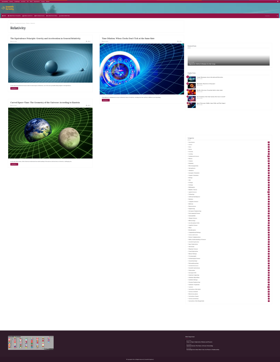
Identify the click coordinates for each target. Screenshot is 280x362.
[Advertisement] (228, 30)
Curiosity (191, 287)
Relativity (191, 163)
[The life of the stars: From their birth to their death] (192, 92)
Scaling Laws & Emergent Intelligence (200, 64)
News (190, 147)
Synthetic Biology (193, 279)
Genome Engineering (194, 282)
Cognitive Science (193, 225)
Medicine (191, 204)
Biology (190, 177)
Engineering (192, 208)
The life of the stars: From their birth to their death (209, 90)
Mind (31, 1)
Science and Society (193, 234)
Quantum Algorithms (194, 277)
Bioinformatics (192, 230)
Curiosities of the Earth (15, 15)
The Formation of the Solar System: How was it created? (211, 96)
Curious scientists (28, 15)
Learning (191, 154)
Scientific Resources (193, 265)
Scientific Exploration (194, 241)
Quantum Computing (194, 275)
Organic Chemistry (194, 175)
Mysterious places (40, 15)
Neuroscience (192, 206)
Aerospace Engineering (195, 211)
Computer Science (193, 201)
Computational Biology (195, 232)
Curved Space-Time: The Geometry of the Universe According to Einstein (45, 102)
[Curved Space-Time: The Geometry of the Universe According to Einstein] (50, 133)
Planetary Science (193, 249)
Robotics (191, 199)
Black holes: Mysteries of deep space (206, 83)
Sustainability (5, 1)
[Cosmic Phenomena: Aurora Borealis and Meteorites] (192, 79)
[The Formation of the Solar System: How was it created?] (192, 98)
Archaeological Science (194, 258)
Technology (17, 1)
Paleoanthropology (194, 263)
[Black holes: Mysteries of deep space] (192, 85)
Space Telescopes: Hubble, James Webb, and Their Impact (211, 103)
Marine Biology (193, 253)
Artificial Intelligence (194, 196)
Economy (23, 1)
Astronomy (191, 246)
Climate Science (193, 218)
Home (12, 23)
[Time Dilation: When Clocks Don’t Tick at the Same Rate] (142, 69)
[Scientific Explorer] (7, 8)
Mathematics (192, 187)
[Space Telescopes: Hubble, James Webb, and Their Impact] (192, 105)
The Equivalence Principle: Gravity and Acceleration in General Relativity (45, 38)
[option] (229, 57)
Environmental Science (194, 213)
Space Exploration (193, 244)
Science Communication (194, 237)
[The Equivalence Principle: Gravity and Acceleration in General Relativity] (50, 63)
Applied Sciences (193, 192)
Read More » (14, 88)
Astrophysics (192, 168)
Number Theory (193, 189)
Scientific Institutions (194, 268)
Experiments (37, 1)
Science (11, 1)
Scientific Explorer (149, 359)
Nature (47, 1)
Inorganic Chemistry (194, 173)
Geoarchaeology (193, 261)
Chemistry (191, 170)
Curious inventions (65, 15)
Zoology (191, 185)
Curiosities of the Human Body (196, 301)
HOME (4, 15)
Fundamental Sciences (20, 23)
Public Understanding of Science (197, 239)
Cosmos (43, 1)
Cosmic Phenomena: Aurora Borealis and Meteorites (210, 77)
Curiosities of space (52, 15)
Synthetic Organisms (194, 284)
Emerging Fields (192, 272)
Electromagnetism (193, 165)
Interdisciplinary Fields (194, 223)
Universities (192, 270)
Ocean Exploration (193, 251)
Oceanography (192, 256)
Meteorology (192, 220)
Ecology (191, 182)
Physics (28, 23)
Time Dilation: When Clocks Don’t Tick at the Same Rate (128, 38)
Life (28, 1)
